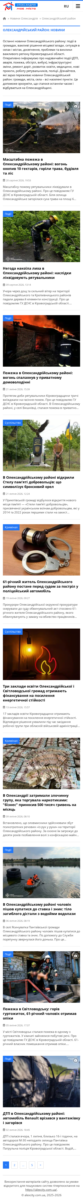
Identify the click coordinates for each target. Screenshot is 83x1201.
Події (8, 104)
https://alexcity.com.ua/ (41, 1190)
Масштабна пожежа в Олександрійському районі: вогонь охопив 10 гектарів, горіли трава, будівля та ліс (41, 166)
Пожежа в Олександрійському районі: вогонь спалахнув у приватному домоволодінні (38, 377)
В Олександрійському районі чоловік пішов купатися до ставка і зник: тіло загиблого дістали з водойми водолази (39, 909)
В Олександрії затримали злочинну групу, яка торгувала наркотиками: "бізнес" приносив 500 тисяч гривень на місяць (39, 802)
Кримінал (11, 527)
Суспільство (13, 423)
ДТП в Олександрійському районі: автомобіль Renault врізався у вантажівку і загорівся (41, 1118)
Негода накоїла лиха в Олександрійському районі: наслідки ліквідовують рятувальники (37, 273)
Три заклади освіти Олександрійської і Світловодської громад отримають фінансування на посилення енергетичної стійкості (38, 693)
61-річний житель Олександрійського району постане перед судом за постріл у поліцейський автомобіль (40, 586)
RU (66, 6)
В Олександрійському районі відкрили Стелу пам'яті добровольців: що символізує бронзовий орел (38, 482)
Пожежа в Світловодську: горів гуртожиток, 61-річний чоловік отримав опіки (39, 1013)
